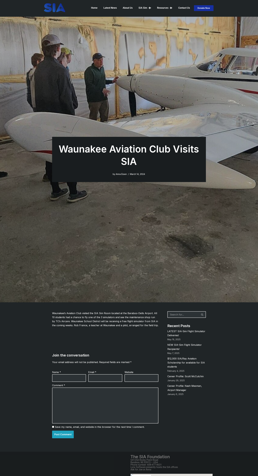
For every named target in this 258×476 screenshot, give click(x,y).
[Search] (202, 314)
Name (56, 372)
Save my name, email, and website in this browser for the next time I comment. (100, 426)
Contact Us (184, 7)
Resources (162, 7)
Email (92, 372)
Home (94, 7)
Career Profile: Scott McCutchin (185, 376)
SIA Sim (143, 7)
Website (129, 372)
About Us (128, 7)
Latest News (110, 7)
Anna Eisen (121, 174)
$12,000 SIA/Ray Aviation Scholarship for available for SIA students (186, 362)
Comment (58, 385)
